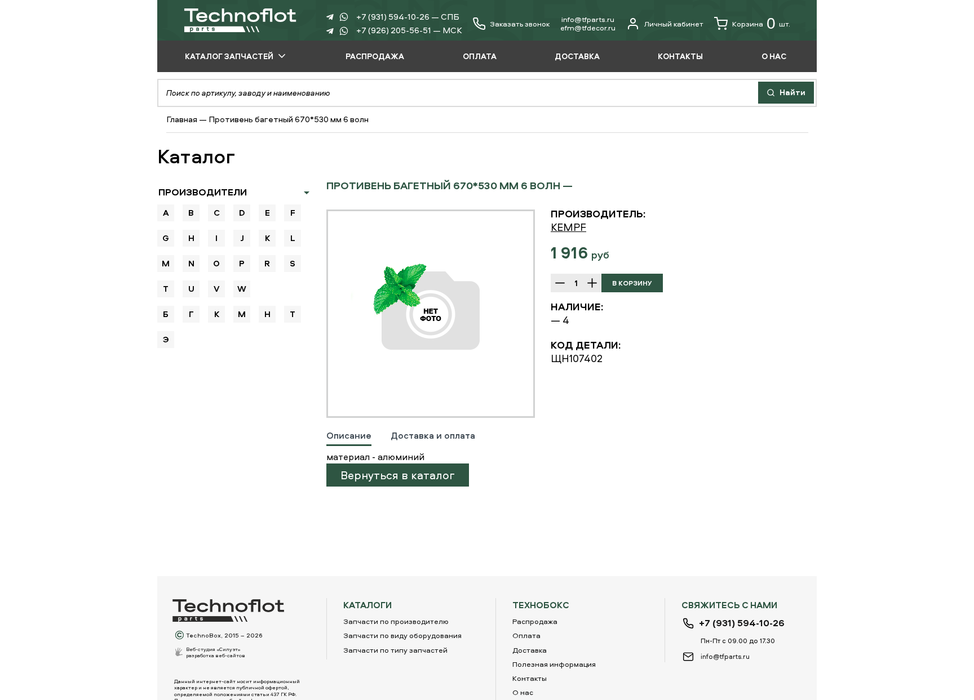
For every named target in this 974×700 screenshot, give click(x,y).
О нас (522, 692)
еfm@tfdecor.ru (588, 28)
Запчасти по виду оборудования (402, 635)
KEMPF (568, 227)
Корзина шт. (761, 23)
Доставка (529, 650)
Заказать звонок (520, 24)
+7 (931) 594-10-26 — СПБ (407, 17)
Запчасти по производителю (396, 621)
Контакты (529, 678)
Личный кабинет (673, 24)
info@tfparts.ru (587, 19)
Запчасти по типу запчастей (395, 650)
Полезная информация (554, 664)
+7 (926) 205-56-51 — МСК (409, 30)
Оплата (526, 635)
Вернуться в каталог (397, 475)
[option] (430, 313)
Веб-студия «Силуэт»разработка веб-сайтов (215, 652)
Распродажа (534, 621)
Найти (791, 92)
